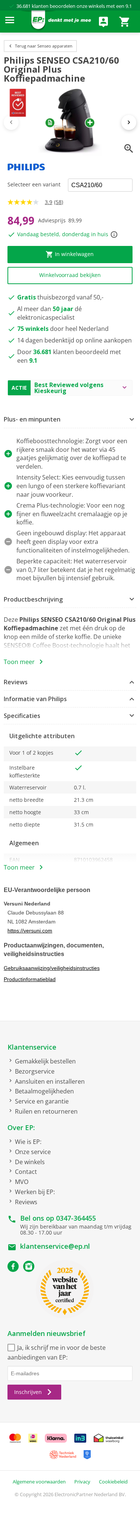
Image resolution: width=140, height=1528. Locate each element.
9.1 (128, 6)
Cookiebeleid (113, 1481)
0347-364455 (76, 1218)
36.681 (23, 6)
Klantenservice (31, 1046)
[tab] (70, 419)
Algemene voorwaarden (39, 1481)
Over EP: (21, 1127)
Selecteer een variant (33, 184)
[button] (70, 419)
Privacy (82, 1481)
